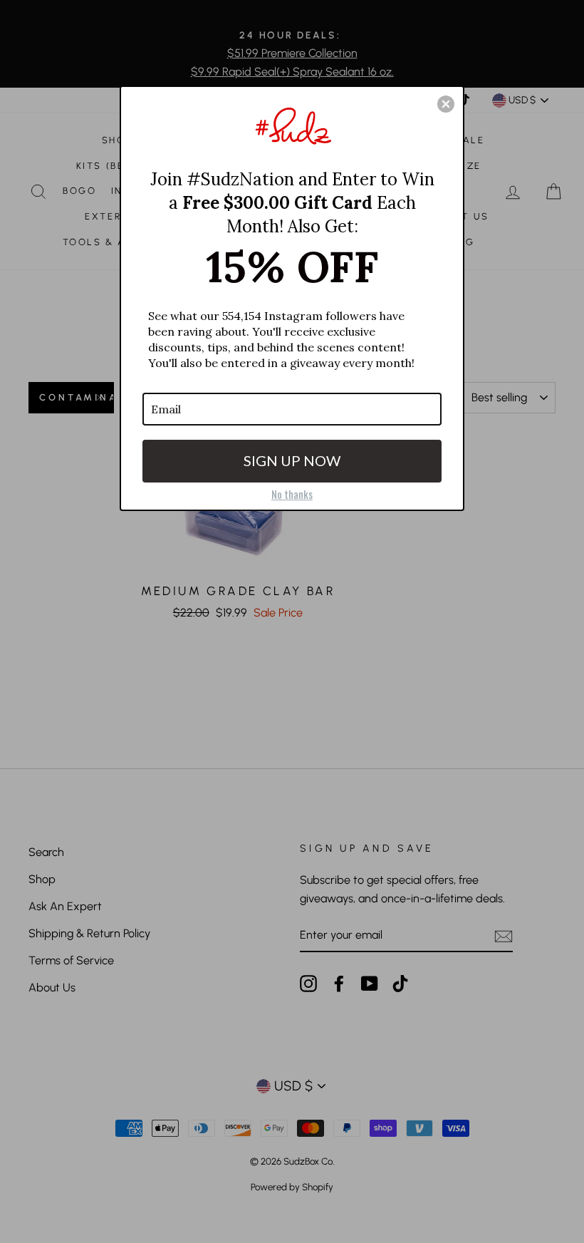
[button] (445, 104)
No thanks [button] (292, 494)
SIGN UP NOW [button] (292, 460)
